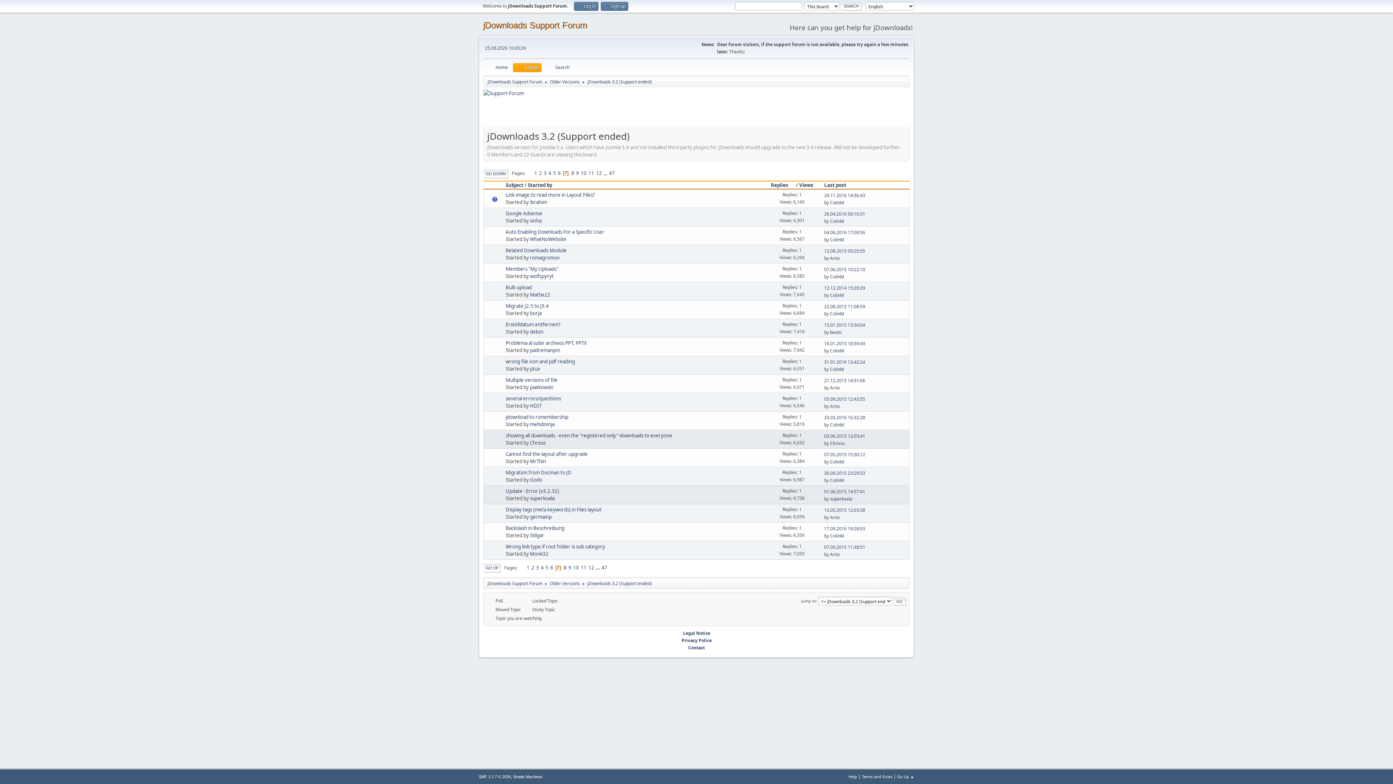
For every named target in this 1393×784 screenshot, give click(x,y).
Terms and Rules (877, 776)
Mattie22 (540, 294)
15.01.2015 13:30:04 (844, 325)
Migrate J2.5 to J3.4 (527, 306)
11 (591, 173)
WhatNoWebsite (548, 239)
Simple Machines (528, 777)
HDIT (536, 406)
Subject (514, 185)
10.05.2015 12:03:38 (844, 510)
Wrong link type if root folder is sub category (555, 546)
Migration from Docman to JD (538, 472)
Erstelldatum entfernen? (533, 324)
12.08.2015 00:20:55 (844, 251)
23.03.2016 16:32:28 (844, 418)
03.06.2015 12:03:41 (844, 436)
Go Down (496, 173)
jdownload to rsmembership (537, 417)
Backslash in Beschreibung (535, 528)
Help (852, 776)
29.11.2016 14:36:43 (844, 195)
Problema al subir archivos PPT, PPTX (546, 343)
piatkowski (541, 387)
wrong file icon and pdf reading (540, 361)
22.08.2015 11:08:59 (844, 306)
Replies (779, 185)
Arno (835, 258)
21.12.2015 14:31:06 (844, 380)
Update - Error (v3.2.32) (532, 491)
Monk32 (539, 554)
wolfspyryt (542, 276)
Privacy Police (697, 640)
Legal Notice (696, 633)
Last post (835, 185)
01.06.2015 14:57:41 (844, 492)
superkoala (542, 498)
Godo (536, 480)
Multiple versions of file (532, 380)
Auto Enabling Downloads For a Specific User (555, 232)
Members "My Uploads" (532, 269)
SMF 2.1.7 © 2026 (495, 777)
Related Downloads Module (536, 250)
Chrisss (538, 443)
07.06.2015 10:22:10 (844, 269)
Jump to (808, 601)
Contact (696, 648)
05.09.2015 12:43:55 (844, 399)
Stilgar (537, 535)
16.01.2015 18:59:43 (844, 343)
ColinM (837, 203)
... (606, 173)
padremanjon (545, 350)
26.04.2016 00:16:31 (844, 214)
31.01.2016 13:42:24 (844, 362)
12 (599, 173)
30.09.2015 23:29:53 (844, 473)
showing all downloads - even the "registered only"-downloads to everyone (589, 435)
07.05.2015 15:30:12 (844, 455)
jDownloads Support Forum (535, 25)
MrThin (538, 461)
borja (536, 313)
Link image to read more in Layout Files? (550, 195)
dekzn (536, 331)
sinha (536, 220)
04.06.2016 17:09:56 (844, 232)
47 (612, 173)
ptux (535, 369)
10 (584, 173)
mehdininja (542, 424)
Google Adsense (524, 213)
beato (836, 332)
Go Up (492, 568)
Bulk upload (519, 287)
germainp (541, 517)
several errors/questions (533, 398)
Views (806, 185)
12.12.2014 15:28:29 (844, 288)
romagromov (545, 257)
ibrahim (538, 202)
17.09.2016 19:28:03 (844, 529)
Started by (540, 185)
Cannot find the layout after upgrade (547, 454)
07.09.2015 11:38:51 (844, 547)
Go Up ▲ (905, 776)
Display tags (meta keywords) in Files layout (553, 509)
